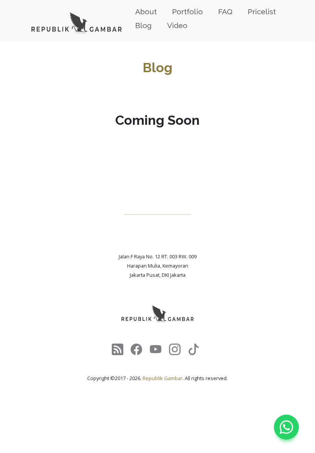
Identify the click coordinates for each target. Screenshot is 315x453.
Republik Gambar (162, 378)
